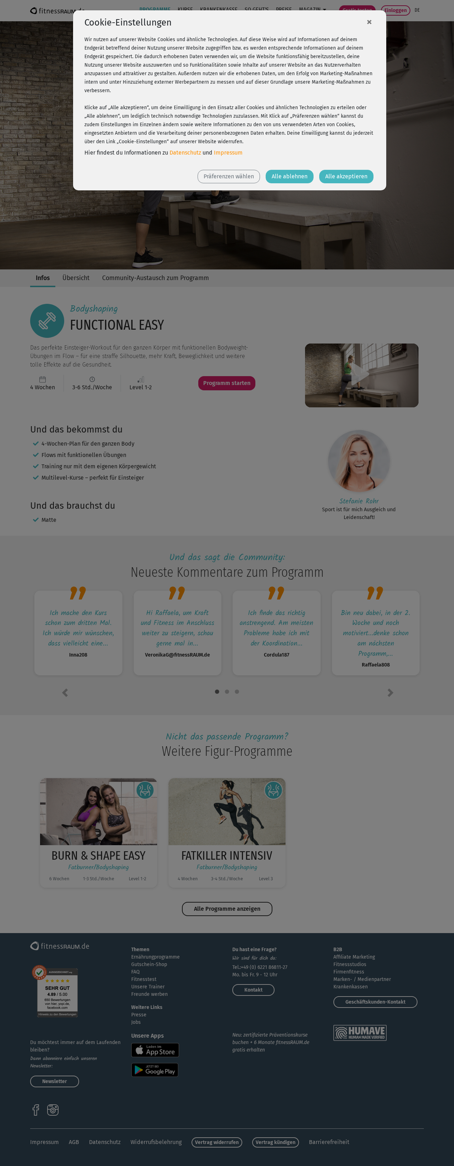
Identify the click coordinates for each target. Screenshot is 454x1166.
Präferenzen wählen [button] (229, 176)
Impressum (228, 152)
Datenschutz (185, 152)
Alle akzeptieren (346, 176)
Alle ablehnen (290, 176)
